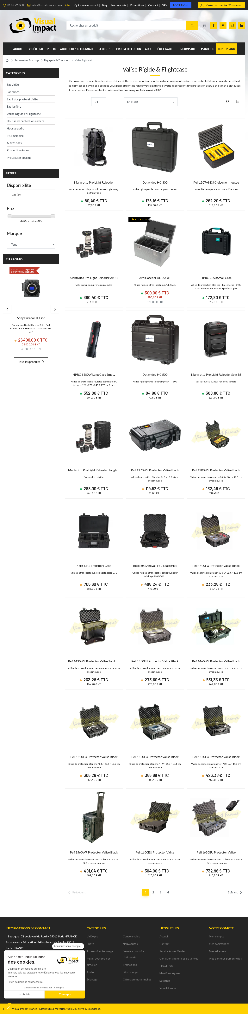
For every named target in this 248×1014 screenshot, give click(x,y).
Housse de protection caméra (25, 121)
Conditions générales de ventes (178, 958)
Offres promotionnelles (137, 979)
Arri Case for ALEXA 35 (154, 278)
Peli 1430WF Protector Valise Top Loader (95, 661)
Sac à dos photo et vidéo (22, 99)
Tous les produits (29, 361)
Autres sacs (14, 143)
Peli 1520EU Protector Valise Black (155, 757)
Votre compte (221, 928)
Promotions (137, 5)
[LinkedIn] (241, 25)
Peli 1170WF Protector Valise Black (155, 470)
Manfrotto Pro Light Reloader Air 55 (94, 278)
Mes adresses (217, 951)
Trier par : (116, 101)
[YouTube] (223, 25)
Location (180, 5)
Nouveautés (118, 5)
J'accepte (65, 994)
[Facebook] (213, 25)
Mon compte (216, 936)
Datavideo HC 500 (154, 374)
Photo (90, 943)
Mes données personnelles (225, 958)
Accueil (163, 936)
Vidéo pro (92, 936)
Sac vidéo (13, 84)
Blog (105, 5)
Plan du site (166, 965)
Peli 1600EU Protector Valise (154, 852)
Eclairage (92, 979)
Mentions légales (169, 973)
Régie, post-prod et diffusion (98, 961)
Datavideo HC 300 (154, 182)
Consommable (131, 936)
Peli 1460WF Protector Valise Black (216, 661)
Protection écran (18, 150)
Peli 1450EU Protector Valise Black (155, 661)
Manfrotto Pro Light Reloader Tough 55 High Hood (102, 470)
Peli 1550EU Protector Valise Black (216, 757)
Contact (153, 5)
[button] (8, 1007)
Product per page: (79, 101)
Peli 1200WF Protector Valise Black (216, 470)
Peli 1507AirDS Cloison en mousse (216, 182)
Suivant (233, 892)
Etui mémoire (15, 135)
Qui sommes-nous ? (86, 5)
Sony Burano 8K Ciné (31, 318)
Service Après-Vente (172, 951)
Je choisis (24, 994)
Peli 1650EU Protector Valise (216, 852)
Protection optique (19, 157)
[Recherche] (192, 25)
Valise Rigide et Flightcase (24, 114)
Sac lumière (14, 106)
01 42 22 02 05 (16, 5)
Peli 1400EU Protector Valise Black (216, 565)
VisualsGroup (167, 988)
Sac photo (13, 92)
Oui (17, 194)
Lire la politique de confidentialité (25, 982)
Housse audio (15, 128)
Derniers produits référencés (133, 954)
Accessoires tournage (100, 951)
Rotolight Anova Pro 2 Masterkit (155, 565)
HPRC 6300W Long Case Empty (93, 374)
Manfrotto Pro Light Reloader (94, 182)
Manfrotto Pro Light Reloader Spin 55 (216, 374)
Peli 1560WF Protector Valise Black (94, 852)
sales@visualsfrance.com (47, 5)
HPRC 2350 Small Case (216, 278)
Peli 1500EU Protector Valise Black (94, 757)
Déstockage (130, 972)
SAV (164, 5)
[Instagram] (232, 25)
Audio (90, 972)
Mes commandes (219, 943)
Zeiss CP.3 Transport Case (94, 565)
